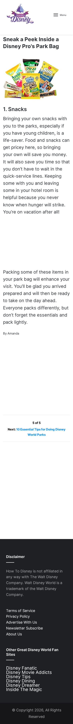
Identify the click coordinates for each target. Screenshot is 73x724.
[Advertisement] (33, 372)
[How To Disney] (20, 13)
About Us (14, 634)
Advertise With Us (21, 622)
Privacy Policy (18, 616)
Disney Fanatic (21, 668)
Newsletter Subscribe (24, 628)
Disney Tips (18, 676)
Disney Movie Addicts (29, 672)
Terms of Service (20, 610)
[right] (50, 423)
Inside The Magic (24, 689)
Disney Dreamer (23, 685)
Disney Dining (20, 680)
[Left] (23, 423)
